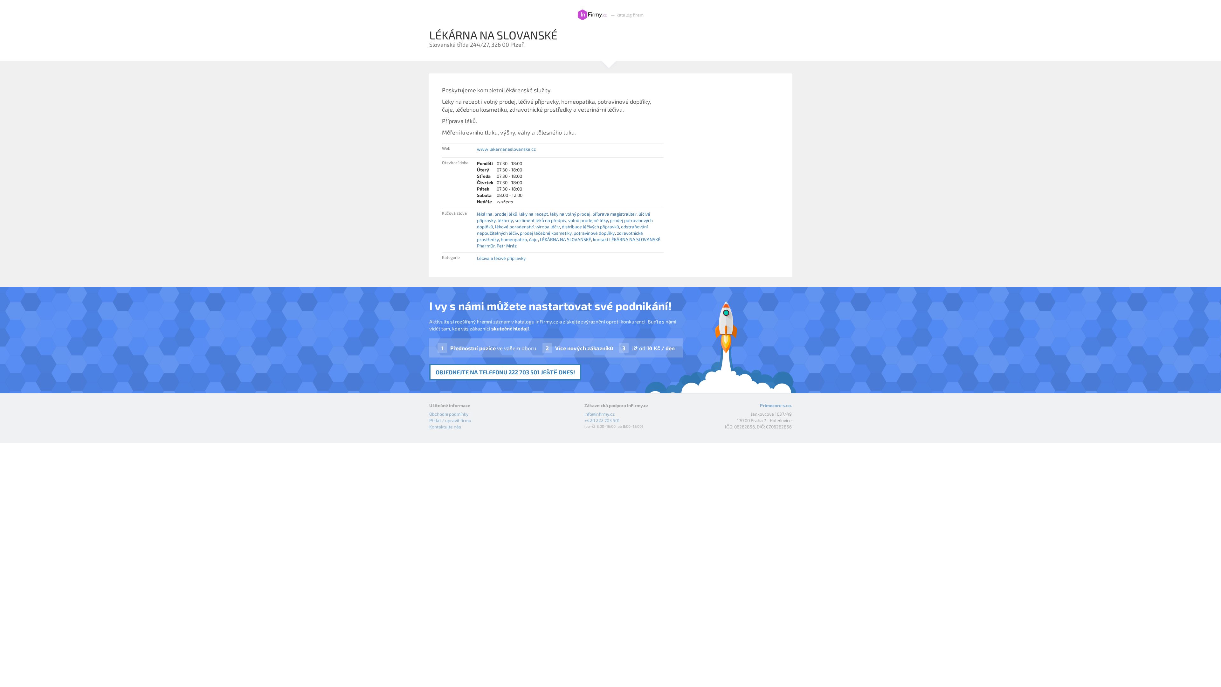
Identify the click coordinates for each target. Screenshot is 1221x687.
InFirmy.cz (592, 15)
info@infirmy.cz (599, 414)
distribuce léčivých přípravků (590, 226)
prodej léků (505, 214)
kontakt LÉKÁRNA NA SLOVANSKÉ (626, 239)
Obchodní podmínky (448, 414)
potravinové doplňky (594, 233)
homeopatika (514, 239)
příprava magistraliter (614, 214)
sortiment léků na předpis (540, 220)
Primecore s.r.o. (776, 405)
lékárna (485, 214)
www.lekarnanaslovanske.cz (506, 149)
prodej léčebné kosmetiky (546, 233)
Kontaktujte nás (445, 426)
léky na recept (533, 214)
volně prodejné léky (588, 220)
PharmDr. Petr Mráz (497, 245)
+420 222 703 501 (602, 420)
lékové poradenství (514, 226)
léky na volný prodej (570, 214)
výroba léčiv (547, 226)
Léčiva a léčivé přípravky (501, 258)
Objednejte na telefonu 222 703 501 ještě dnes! (505, 372)
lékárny (505, 220)
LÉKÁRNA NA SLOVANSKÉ (565, 239)
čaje (533, 239)
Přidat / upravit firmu (450, 420)
